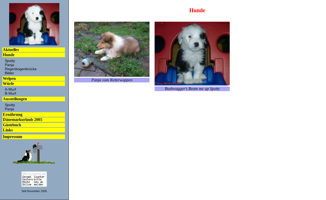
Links (8, 130)
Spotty (10, 61)
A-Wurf (10, 89)
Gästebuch (12, 125)
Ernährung (12, 114)
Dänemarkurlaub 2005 (22, 119)
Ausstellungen (15, 99)
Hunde (9, 55)
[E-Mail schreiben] (34, 164)
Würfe (8, 83)
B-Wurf (10, 93)
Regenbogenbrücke (21, 69)
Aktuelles (11, 49)
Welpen (9, 78)
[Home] (34, 44)
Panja (9, 65)
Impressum (12, 136)
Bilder (9, 73)
